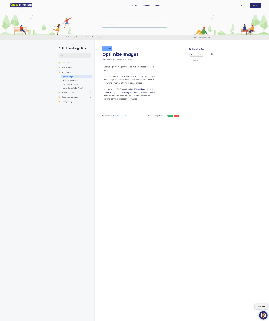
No (177, 116)
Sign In (243, 5)
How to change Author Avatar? (72, 88)
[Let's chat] (263, 315)
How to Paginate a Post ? (70, 84)
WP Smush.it (129, 76)
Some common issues (70, 97)
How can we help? (120, 116)
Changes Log (67, 102)
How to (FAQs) (67, 67)
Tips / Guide (66, 72)
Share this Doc (198, 49)
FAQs (157, 5)
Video (134, 5)
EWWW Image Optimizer (144, 89)
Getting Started (67, 63)
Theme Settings (68, 92)
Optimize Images (68, 77)
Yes (170, 116)
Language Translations (70, 80)
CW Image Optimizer (112, 92)
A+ (201, 55)
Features (146, 5)
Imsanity (125, 92)
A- (192, 55)
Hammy (137, 92)
